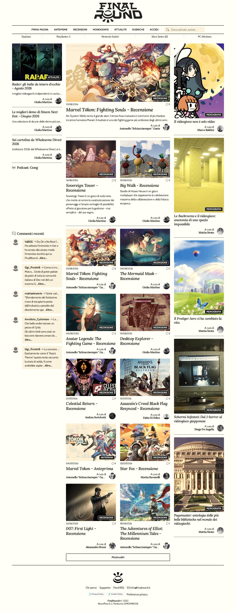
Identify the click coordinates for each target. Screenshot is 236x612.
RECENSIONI (80, 29)
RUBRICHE (138, 29)
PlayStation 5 (63, 36)
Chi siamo (91, 587)
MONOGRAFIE (101, 29)
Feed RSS (118, 587)
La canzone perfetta (42, 349)
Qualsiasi (26, 36)
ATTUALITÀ (120, 29)
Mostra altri (118, 557)
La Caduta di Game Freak (42, 319)
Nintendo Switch (110, 36)
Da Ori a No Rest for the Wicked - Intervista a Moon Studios (42, 241)
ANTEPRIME (60, 29)
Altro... (43, 258)
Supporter (105, 587)
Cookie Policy (116, 594)
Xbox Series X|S (160, 36)
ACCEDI (154, 29)
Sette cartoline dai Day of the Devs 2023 (42, 293)
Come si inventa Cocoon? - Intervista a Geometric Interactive (42, 267)
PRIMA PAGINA (39, 29)
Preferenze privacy (137, 594)
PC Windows (204, 36)
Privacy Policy (97, 594)
